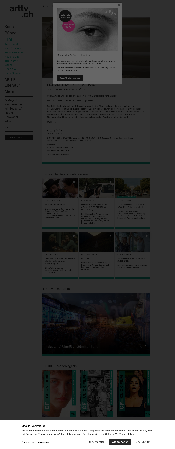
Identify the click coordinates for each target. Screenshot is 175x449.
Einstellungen (143, 441)
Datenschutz (29, 442)
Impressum (44, 442)
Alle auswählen (120, 441)
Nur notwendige (96, 441)
